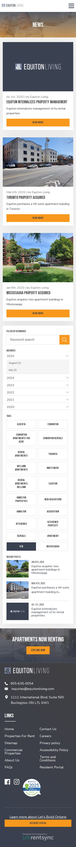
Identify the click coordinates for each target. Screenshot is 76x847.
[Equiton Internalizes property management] (38, 66)
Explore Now (38, 650)
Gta (21, 546)
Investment (53, 468)
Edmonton (53, 424)
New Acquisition (52, 499)
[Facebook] (7, 781)
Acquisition (53, 511)
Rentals (21, 536)
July (13, 370)
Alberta (21, 424)
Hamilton (21, 511)
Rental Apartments (21, 454)
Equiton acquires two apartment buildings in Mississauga (45, 569)
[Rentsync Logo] (38, 837)
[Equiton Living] (12, 6)
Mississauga (52, 546)
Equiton (53, 483)
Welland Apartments (21, 467)
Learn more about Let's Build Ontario (38, 817)
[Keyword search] (64, 339)
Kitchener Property (52, 523)
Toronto (52, 454)
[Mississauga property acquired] (38, 257)
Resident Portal (38, 823)
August (15, 363)
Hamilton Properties (21, 499)
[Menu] (72, 6)
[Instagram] (16, 781)
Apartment (53, 536)
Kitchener (21, 524)
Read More (38, 122)
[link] (38, 102)
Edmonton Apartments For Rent (21, 438)
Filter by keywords (16, 331)
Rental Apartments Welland (21, 483)
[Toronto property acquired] (38, 162)
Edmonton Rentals (53, 438)
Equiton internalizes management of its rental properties (47, 612)
